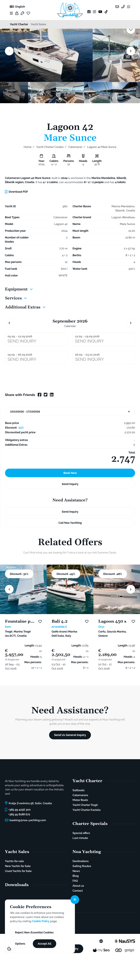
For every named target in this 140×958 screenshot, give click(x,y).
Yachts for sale (14, 861)
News (76, 871)
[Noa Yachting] (70, 10)
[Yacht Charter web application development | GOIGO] (124, 950)
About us (78, 885)
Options (20, 943)
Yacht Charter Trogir (85, 805)
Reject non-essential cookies (34, 932)
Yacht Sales (38, 24)
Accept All (44, 943)
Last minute (80, 838)
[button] (14, 92)
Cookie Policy (41, 921)
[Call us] (123, 7)
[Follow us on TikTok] (106, 11)
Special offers (81, 833)
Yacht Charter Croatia (49, 147)
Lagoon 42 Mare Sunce (101, 147)
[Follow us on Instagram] (94, 11)
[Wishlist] (29, 13)
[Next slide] (130, 51)
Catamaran (75, 147)
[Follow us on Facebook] (89, 11)
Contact (78, 890)
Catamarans (80, 795)
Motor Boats (80, 800)
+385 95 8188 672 (19, 814)
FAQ (75, 880)
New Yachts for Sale (18, 866)
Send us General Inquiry (70, 735)
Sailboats (79, 790)
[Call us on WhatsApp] (128, 7)
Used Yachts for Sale (18, 871)
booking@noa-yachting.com (28, 820)
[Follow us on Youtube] (100, 11)
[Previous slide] (9, 51)
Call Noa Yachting (70, 522)
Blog (76, 875)
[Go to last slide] (9, 323)
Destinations (81, 861)
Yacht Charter (19, 24)
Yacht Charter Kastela (87, 809)
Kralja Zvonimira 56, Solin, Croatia (30, 803)
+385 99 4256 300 (19, 809)
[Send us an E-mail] (117, 7)
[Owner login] (22, 13)
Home (28, 147)
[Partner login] (16, 13)
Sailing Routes (82, 866)
